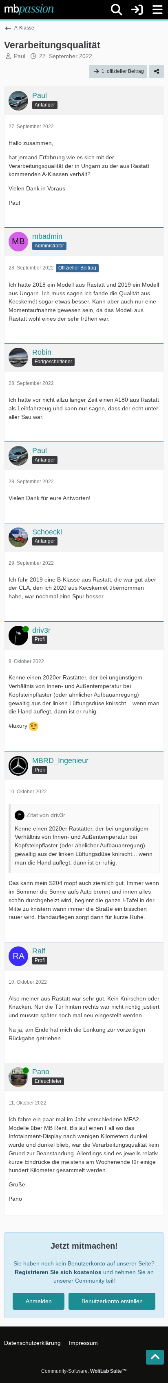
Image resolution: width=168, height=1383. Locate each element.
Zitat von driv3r (46, 815)
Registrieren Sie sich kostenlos (58, 1272)
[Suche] (116, 10)
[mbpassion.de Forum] (29, 9)
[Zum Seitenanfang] (155, 1357)
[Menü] (157, 10)
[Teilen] (156, 72)
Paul (19, 56)
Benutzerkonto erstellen (112, 1301)
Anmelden (39, 1301)
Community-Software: (84, 1371)
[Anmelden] (137, 9)
